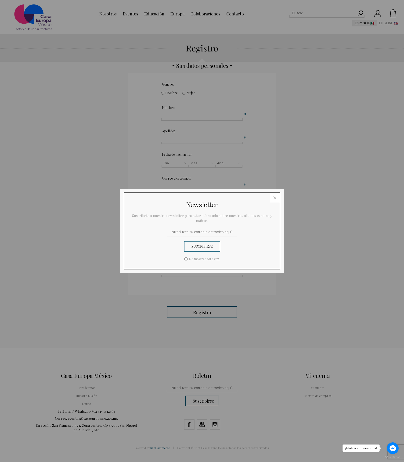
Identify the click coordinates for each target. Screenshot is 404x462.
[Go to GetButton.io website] (392, 457)
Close (275, 197)
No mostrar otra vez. (204, 259)
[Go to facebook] (393, 448)
